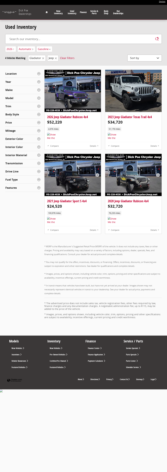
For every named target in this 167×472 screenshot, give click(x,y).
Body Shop (106, 12)
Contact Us (124, 379)
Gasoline (44, 49)
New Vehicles (17, 348)
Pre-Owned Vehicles (58, 354)
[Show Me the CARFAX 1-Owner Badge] (53, 137)
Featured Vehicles (19, 367)
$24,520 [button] (54, 206)
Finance (83, 12)
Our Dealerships (118, 12)
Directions (94, 379)
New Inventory (58, 12)
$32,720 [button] (115, 206)
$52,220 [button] (54, 122)
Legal (153, 379)
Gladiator (35, 58)
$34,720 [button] (115, 122)
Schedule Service (132, 367)
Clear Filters (67, 58)
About (80, 379)
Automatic (26, 49)
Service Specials (132, 348)
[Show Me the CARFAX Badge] (53, 221)
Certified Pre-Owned (58, 361)
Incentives (16, 354)
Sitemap (139, 379)
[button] (72, 129)
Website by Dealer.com (14, 380)
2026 (10, 49)
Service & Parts (94, 12)
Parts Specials (131, 354)
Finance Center (94, 348)
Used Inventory (72, 12)
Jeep (51, 58)
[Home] (9, 12)
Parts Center (131, 361)
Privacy (109, 379)
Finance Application (95, 354)
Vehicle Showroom (19, 361)
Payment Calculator (96, 361)
